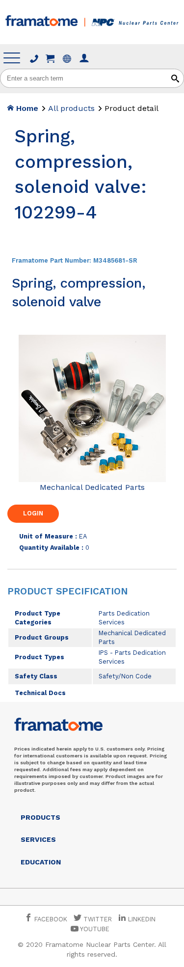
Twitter (96, 919)
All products (71, 108)
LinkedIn (142, 919)
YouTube (94, 929)
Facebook (49, 919)
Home (26, 108)
